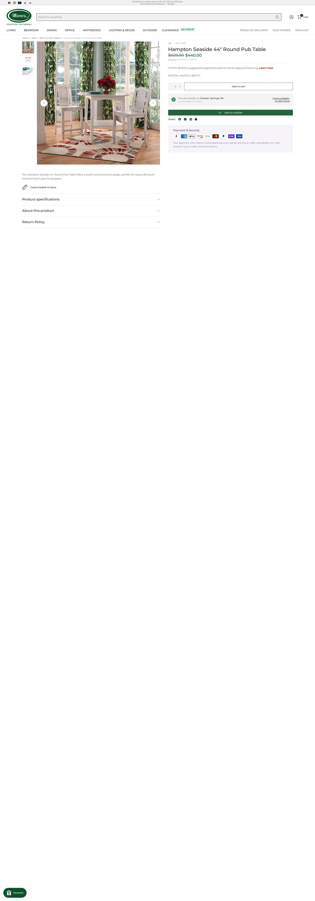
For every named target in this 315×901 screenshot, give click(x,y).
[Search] (277, 17)
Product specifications (40, 199)
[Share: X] (185, 119)
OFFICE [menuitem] (70, 30)
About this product (38, 211)
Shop (34, 38)
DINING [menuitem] (52, 30)
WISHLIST (301, 30)
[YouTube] (19, 2)
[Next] (153, 103)
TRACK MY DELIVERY (254, 30)
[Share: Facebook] (180, 119)
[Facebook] (9, 2)
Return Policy (33, 222)
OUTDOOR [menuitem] (150, 30)
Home (25, 38)
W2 (169, 43)
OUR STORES (281, 30)
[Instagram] (14, 2)
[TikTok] (25, 2)
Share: (172, 119)
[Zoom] (154, 48)
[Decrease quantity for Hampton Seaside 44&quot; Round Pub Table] (170, 86)
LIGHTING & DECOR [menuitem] (122, 30)
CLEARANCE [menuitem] (170, 30)
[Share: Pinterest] (191, 119)
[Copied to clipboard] (196, 119)
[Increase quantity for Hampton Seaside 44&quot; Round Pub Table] (179, 86)
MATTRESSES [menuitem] (92, 30)
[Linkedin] (30, 2)
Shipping (172, 59)
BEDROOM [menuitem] (31, 30)
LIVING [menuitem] (11, 30)
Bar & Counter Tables (50, 38)
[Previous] (44, 103)
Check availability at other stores (281, 99)
